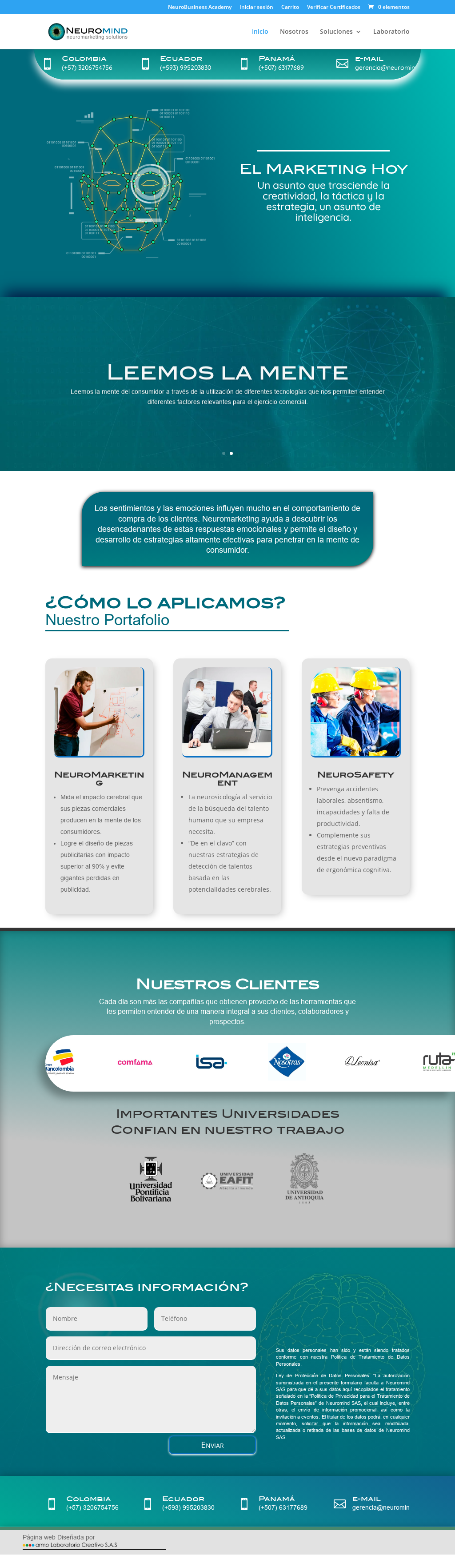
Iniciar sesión (256, 7)
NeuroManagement (227, 778)
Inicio (260, 32)
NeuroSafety (355, 774)
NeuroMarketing (99, 778)
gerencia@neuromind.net (392, 68)
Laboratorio (391, 32)
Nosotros (294, 32)
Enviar (212, 1445)
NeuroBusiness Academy (199, 7)
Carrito (290, 7)
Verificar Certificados (333, 7)
